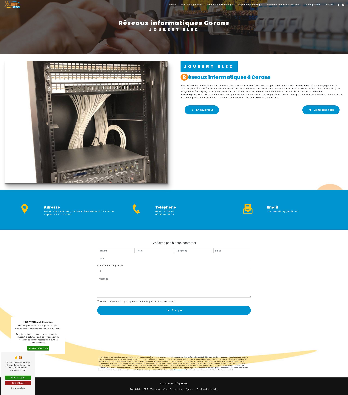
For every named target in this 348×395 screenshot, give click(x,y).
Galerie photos (312, 4)
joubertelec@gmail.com (283, 211)
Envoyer (177, 310)
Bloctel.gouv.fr (179, 370)
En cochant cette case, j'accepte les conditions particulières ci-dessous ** (138, 301)
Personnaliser (18, 388)
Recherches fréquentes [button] (174, 383)
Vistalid (136, 389)
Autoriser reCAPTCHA (38, 348)
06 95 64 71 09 (164, 214)
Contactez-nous (324, 109)
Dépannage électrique (250, 4)
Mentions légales (183, 389)
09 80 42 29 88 (165, 211)
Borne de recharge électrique (283, 4)
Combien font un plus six (110, 265)
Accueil (172, 4)
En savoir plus (204, 109)
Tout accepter (18, 377)
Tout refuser (18, 383)
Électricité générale (191, 4)
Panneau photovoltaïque (220, 4)
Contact (329, 4)
